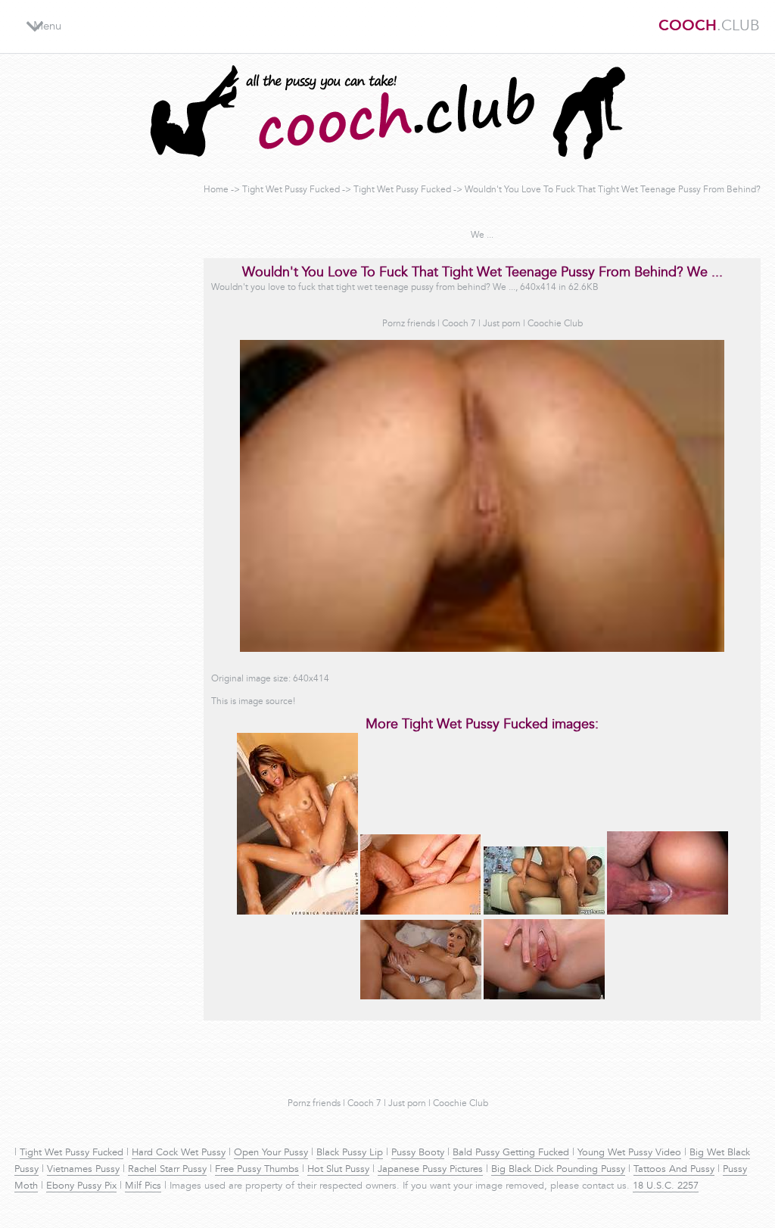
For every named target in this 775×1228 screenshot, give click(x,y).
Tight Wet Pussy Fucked (291, 190)
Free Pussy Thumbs (257, 1169)
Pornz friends (408, 324)
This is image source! (253, 702)
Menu (47, 26)
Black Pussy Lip (349, 1153)
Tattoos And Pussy (673, 1169)
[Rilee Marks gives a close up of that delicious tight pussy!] (544, 997)
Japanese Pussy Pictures (430, 1169)
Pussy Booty (417, 1153)
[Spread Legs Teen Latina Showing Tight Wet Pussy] (297, 912)
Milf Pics (143, 1186)
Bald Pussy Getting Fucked (511, 1153)
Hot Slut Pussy (338, 1169)
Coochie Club (555, 324)
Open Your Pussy (271, 1153)
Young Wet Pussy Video (629, 1153)
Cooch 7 (459, 324)
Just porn (502, 324)
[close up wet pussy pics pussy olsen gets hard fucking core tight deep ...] (420, 912)
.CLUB (709, 26)
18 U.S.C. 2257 (666, 1186)
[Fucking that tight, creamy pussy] (667, 912)
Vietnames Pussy (83, 1169)
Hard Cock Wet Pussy (179, 1153)
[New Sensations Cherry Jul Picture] (420, 997)
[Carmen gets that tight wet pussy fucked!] (544, 912)
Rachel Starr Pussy (167, 1169)
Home (216, 190)
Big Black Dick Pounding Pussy (558, 1169)
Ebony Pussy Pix (81, 1186)
